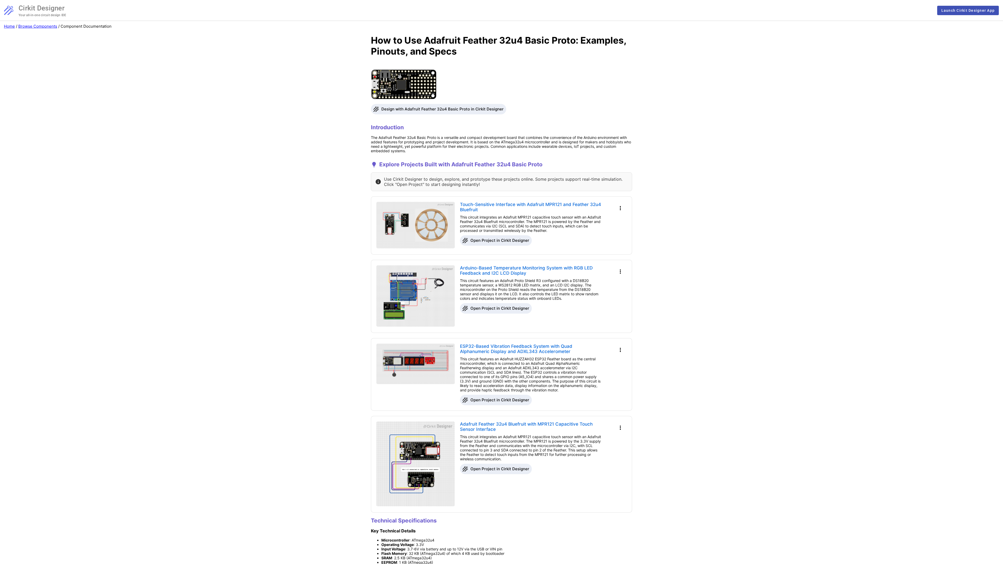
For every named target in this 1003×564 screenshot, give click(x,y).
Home (9, 26)
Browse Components (37, 26)
